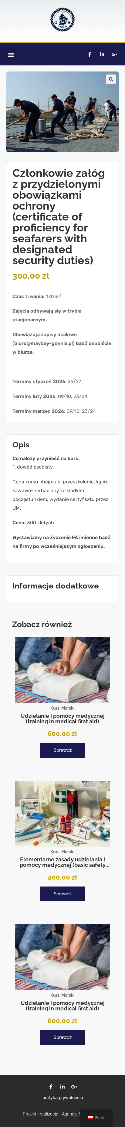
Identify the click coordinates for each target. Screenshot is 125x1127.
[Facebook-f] (89, 54)
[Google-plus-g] (114, 54)
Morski (68, 708)
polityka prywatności (62, 1097)
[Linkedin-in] (101, 54)
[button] (11, 54)
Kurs (54, 708)
